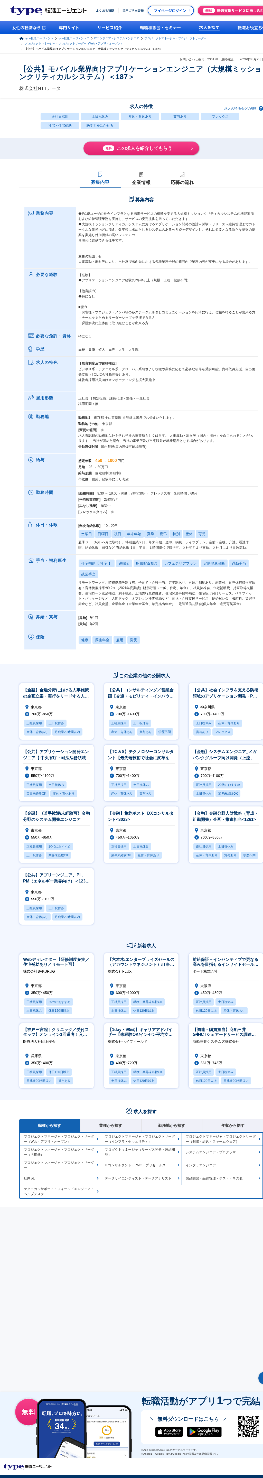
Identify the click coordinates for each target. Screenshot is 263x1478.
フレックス (220, 116)
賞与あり (180, 116)
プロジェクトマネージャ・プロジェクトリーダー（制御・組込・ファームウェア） (221, 1139)
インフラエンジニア (201, 1165)
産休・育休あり (140, 116)
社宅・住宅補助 (60, 125)
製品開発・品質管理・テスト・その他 (214, 1178)
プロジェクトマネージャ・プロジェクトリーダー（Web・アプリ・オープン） (73, 43)
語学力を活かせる (100, 125)
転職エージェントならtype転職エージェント (27, 1467)
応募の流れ (182, 182)
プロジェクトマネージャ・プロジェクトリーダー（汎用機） (59, 1152)
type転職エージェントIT (74, 38)
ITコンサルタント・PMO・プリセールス (135, 1165)
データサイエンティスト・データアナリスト (138, 1178)
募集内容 (100, 182)
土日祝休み (100, 116)
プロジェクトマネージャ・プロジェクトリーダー (175, 38)
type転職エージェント (39, 38)
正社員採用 (60, 116)
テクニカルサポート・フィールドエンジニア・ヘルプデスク (59, 1191)
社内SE (29, 1178)
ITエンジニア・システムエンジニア (116, 38)
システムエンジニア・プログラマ (211, 1152)
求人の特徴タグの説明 (241, 108)
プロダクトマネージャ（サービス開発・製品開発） (140, 1152)
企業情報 (141, 182)
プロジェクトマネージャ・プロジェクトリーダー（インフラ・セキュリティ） (140, 1139)
